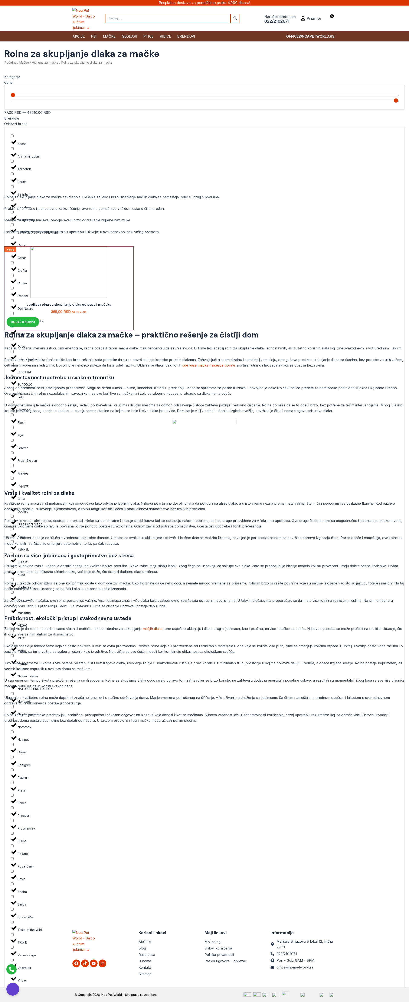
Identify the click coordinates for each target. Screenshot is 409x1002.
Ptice (148, 36)
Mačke (109, 36)
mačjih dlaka (153, 629)
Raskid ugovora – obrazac (225, 961)
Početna (10, 62)
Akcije (78, 36)
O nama (144, 961)
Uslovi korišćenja (218, 948)
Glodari (129, 36)
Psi (94, 36)
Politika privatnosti (219, 954)
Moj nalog (212, 942)
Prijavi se (314, 18)
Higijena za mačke (45, 62)
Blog (142, 948)
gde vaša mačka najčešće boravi (208, 365)
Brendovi (186, 36)
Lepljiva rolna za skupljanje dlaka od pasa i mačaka (69, 304)
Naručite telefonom (280, 17)
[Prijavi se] (303, 18)
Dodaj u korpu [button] (23, 322)
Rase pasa (146, 954)
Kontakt (144, 967)
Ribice (165, 36)
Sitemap (144, 974)
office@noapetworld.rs (310, 36)
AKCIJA (144, 942)
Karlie (10, 249)
